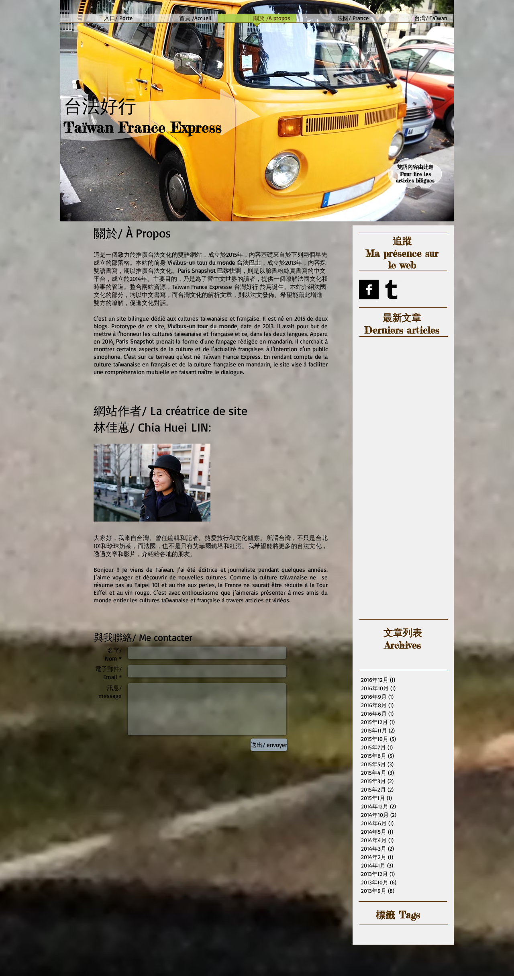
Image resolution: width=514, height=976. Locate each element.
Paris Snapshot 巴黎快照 (209, 270)
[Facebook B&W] (369, 289)
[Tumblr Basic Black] (391, 289)
